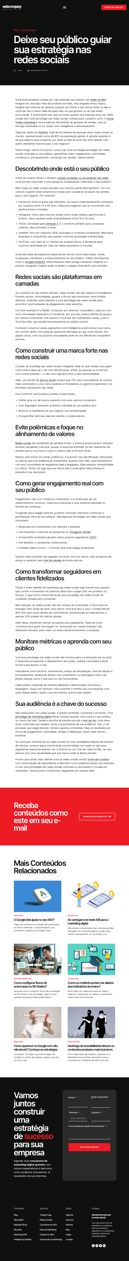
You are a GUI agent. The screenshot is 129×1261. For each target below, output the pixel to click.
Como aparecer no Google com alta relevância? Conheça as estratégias (36, 1047)
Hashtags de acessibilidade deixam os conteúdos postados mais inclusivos (91, 1047)
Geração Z (52, 223)
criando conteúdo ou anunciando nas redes (82, 178)
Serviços (44, 1208)
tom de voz (89, 720)
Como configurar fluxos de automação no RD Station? (30, 984)
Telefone (73, 1113)
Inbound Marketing (23, 979)
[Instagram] (93, 1245)
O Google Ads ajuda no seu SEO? (34, 920)
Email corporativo (99, 1097)
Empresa (95, 1113)
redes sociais (97, 99)
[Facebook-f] (100, 1245)
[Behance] (104, 1245)
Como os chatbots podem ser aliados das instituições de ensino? (91, 984)
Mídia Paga (18, 916)
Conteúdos (19, 1208)
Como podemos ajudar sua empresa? (87, 1126)
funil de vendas (52, 560)
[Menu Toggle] (64, 7)
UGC (92, 537)
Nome (72, 1097)
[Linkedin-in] (96, 1245)
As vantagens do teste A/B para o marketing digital (88, 921)
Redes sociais (23, 443)
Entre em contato (98, 759)
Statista (43, 132)
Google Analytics (35, 261)
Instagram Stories (80, 532)
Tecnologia (73, 979)
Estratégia (73, 916)
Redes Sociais (29, 30)
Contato (95, 1208)
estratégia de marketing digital (33, 716)
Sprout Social (48, 380)
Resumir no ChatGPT (40, 70)
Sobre (68, 1208)
